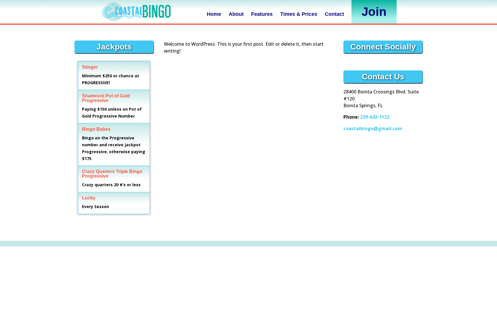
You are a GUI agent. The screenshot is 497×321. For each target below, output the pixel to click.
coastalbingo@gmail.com (372, 128)
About (236, 14)
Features (262, 14)
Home (214, 14)
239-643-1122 (374, 117)
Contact (334, 14)
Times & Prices (298, 14)
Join (374, 11)
